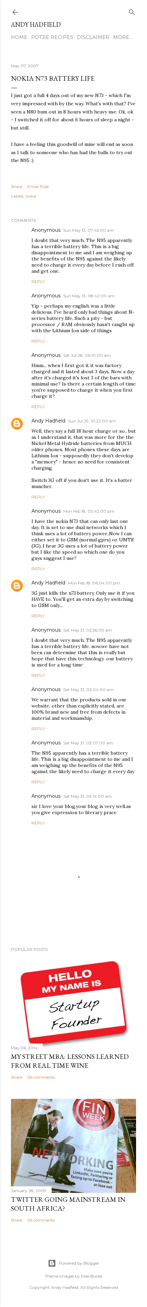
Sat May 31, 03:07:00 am (88, 742)
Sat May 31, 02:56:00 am (87, 630)
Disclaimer (93, 37)
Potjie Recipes (52, 37)
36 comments (41, 1077)
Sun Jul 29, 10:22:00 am (92, 420)
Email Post (38, 186)
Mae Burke (91, 1276)
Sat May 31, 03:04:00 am (88, 689)
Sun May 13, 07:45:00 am (88, 230)
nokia (30, 196)
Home (19, 37)
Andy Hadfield (36, 24)
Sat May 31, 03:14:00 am (87, 796)
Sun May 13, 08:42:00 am (89, 295)
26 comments (41, 1220)
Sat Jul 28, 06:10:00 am (87, 355)
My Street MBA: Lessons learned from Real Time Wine (70, 1061)
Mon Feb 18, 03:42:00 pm (89, 511)
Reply (38, 281)
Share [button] (16, 186)
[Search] (132, 10)
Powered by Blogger (79, 1263)
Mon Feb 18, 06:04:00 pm (94, 582)
